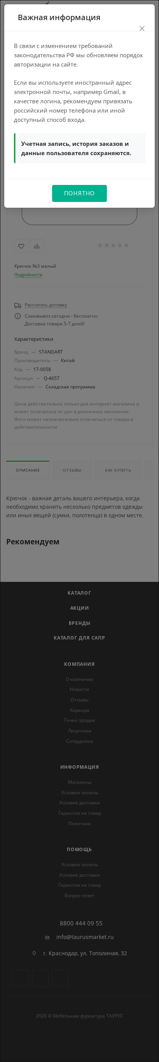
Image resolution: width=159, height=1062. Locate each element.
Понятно (79, 193)
